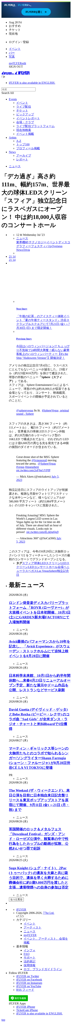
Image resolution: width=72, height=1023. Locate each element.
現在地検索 (23, 130)
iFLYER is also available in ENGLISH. (32, 82)
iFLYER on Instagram (29, 982)
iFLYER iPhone (25, 1006)
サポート (29, 957)
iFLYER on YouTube (28, 986)
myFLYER (15, 63)
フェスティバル (41, 246)
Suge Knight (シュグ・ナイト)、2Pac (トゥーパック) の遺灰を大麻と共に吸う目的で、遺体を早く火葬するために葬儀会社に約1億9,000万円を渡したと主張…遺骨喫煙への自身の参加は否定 (38, 877)
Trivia (26, 249)
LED (31, 567)
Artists (12, 137)
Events (13, 99)
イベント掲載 (25, 133)
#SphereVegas (50, 410)
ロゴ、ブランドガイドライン (43, 969)
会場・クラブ (25, 122)
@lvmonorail (39, 460)
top (3, 1019)
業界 (19, 242)
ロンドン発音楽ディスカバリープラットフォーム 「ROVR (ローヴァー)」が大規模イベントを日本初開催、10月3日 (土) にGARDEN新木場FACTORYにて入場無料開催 (40, 612)
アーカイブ (23, 155)
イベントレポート (28, 118)
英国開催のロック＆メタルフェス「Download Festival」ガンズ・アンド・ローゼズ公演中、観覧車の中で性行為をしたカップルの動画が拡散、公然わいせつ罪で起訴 (38, 838)
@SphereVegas (47, 463)
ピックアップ (25, 114)
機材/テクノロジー (34, 242)
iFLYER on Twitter (27, 976)
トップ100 (23, 144)
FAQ (27, 954)
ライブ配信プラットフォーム (35, 126)
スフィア (28, 563)
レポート (22, 159)
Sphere (53, 570)
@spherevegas (24, 410)
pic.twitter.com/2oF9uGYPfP (33, 470)
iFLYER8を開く (36, 12)
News (12, 152)
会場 (61, 567)
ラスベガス (29, 570)
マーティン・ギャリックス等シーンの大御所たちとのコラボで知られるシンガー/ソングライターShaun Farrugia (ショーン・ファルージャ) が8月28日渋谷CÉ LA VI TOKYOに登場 (39, 758)
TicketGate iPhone (27, 1010)
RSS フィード (25, 989)
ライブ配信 (23, 106)
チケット (22, 110)
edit (24, 63)
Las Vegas (43, 570)
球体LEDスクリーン (47, 563)
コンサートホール (46, 567)
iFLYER (21, 909)
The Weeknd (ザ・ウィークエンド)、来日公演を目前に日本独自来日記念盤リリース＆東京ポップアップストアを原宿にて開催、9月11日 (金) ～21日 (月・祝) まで (39, 800)
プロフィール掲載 (28, 148)
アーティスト (32, 927)
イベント (15, 48)
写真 (12, 56)
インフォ (29, 950)
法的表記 (29, 961)
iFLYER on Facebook (29, 979)
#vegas (20, 467)
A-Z (18, 140)
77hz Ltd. (48, 912)
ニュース (15, 166)
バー (12, 52)
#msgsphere (32, 467)
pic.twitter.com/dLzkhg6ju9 (42, 532)
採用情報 (29, 965)
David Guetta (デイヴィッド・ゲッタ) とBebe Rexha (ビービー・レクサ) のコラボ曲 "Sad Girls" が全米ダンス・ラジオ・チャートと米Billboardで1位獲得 (39, 719)
